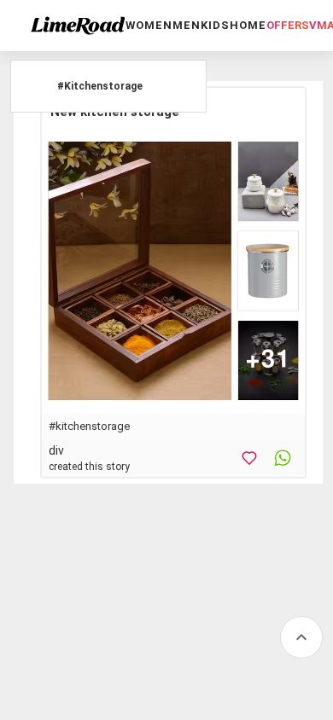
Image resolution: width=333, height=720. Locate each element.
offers (287, 25)
